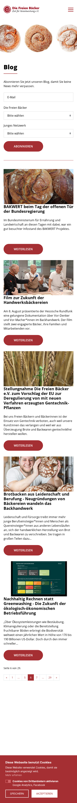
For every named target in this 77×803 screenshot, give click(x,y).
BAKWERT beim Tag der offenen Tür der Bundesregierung (38, 209)
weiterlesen (23, 249)
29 (50, 677)
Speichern (17, 793)
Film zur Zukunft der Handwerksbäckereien (26, 300)
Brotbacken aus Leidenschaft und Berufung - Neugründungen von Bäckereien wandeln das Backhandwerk (36, 501)
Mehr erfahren (13, 775)
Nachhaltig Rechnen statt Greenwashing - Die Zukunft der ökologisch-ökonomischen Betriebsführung (35, 606)
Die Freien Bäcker (15, 108)
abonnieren (23, 146)
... (19, 677)
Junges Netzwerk (15, 125)
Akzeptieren (44, 793)
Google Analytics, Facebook (35, 783)
